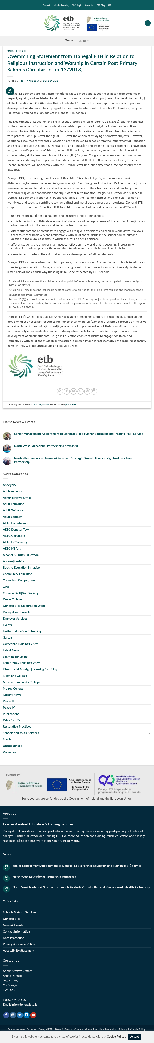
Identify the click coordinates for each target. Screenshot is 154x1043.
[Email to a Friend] (80, 391)
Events (7, 624)
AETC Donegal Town (16, 529)
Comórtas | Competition (19, 580)
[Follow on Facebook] (6, 1015)
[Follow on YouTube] (33, 1015)
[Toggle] (149, 733)
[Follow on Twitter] (20, 1015)
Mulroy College (13, 688)
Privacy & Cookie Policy (19, 944)
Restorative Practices (17, 726)
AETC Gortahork (14, 535)
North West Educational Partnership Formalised (46, 446)
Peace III (9, 701)
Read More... (71, 840)
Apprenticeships (14, 561)
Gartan (7, 637)
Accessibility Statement (18, 950)
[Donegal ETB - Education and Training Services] (77, 23)
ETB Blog (101, 5)
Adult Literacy (12, 516)
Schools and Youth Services (21, 732)
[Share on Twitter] (73, 391)
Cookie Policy (115, 1036)
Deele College (12, 599)
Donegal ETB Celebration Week (24, 605)
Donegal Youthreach (16, 612)
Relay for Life (11, 720)
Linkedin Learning (61, 5)
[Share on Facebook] (67, 391)
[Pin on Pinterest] (87, 391)
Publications (11, 713)
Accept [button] (134, 1036)
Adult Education (13, 504)
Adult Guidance (13, 510)
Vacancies (89, 5)
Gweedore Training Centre (20, 643)
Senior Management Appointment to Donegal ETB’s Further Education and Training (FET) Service (78, 433)
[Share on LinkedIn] (94, 391)
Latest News (11, 650)
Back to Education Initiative (21, 567)
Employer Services (15, 618)
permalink (70, 405)
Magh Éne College (15, 675)
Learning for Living (15, 656)
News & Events (13, 925)
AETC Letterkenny (15, 542)
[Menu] (148, 23)
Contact (46, 5)
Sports (7, 739)
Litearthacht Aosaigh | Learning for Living (30, 669)
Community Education (17, 573)
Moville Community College (21, 682)
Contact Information (16, 931)
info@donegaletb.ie (24, 1004)
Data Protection (13, 938)
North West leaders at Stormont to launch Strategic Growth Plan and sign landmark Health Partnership (74, 460)
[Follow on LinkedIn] (26, 1015)
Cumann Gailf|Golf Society (20, 593)
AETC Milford (12, 548)
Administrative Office (17, 497)
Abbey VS (9, 485)
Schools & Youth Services (19, 912)
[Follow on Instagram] (13, 1015)
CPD (6, 586)
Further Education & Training (22, 631)
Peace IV (9, 707)
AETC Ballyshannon (16, 523)
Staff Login (77, 5)
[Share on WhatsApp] (60, 391)
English (82, 41)
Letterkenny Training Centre (22, 662)
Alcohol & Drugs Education (21, 554)
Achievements (12, 491)
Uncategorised (16, 51)
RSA (109, 5)
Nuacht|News (12, 694)
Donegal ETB (50, 81)
